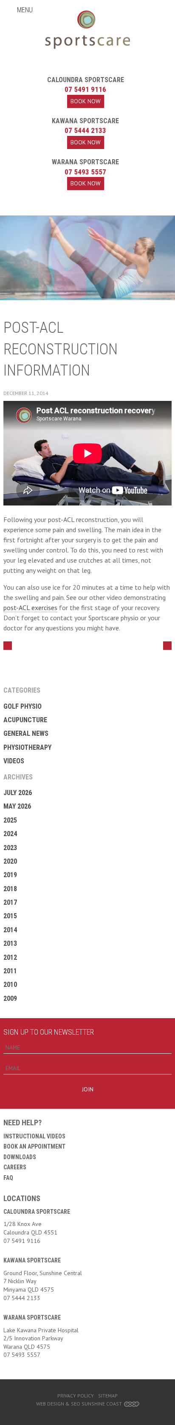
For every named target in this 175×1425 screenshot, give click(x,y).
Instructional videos (34, 1136)
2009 (10, 998)
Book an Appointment (34, 1146)
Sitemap (108, 1395)
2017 (10, 902)
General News (25, 733)
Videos (13, 761)
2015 (10, 916)
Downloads (19, 1157)
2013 (10, 943)
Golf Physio (22, 706)
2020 (10, 861)
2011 (10, 971)
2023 (10, 848)
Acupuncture (25, 720)
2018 (10, 889)
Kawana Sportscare (85, 121)
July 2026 (17, 793)
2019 (10, 875)
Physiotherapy (27, 747)
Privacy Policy (75, 1395)
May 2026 (17, 806)
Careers (14, 1167)
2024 (10, 834)
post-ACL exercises (30, 607)
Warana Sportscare (85, 162)
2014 (10, 930)
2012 (10, 957)
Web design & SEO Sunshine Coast (79, 1403)
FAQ (8, 1177)
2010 (10, 984)
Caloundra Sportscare (85, 80)
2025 (10, 820)
